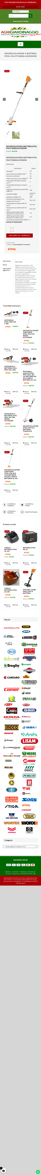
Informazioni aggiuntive (7, 269)
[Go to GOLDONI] (26, 703)
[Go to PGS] (11, 780)
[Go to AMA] (26, 630)
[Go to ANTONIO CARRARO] (29, 635)
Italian (17, 11)
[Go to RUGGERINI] (29, 780)
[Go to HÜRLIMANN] (26, 715)
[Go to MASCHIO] (29, 745)
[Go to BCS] (11, 649)
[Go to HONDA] (11, 715)
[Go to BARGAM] (29, 642)
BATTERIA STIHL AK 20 (29, 548)
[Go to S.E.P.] (11, 787)
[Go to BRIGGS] (29, 668)
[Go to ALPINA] (26, 625)
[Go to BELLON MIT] (11, 656)
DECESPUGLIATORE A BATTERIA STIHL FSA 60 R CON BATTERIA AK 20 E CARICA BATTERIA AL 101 (12, 474)
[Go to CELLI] (26, 675)
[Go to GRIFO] (11, 708)
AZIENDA (8, 872)
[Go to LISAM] (29, 739)
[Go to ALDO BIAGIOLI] (11, 625)
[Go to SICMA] (26, 792)
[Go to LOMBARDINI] (11, 745)
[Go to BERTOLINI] (29, 656)
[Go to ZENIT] (29, 827)
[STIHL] (12, 248)
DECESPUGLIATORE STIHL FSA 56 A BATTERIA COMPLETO (30, 428)
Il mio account (17, 21)
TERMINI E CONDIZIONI (27, 872)
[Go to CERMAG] (29, 679)
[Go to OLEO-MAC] (8, 766)
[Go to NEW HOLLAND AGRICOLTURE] (8, 759)
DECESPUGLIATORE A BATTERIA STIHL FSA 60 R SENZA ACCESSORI (30, 334)
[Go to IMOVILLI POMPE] (26, 720)
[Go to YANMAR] (11, 827)
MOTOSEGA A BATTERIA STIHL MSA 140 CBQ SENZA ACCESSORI (10, 417)
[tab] (7, 261)
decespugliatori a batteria (21, 244)
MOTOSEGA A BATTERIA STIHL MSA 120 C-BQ (10, 368)
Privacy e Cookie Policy (13, 873)
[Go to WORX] (29, 820)
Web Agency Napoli (20, 883)
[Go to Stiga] (11, 804)
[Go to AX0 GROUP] (8, 642)
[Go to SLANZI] (11, 797)
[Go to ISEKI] (29, 724)
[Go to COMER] (11, 687)
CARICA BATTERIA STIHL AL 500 (10, 590)
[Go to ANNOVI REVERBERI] (8, 635)
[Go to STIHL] (26, 804)
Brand (5, 265)
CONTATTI (15, 872)
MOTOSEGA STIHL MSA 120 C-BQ (10, 321)
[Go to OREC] (29, 766)
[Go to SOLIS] (29, 797)
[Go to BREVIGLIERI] (26, 663)
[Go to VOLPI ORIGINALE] (29, 813)
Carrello (25, 21)
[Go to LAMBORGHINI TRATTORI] (8, 739)
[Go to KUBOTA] (29, 732)
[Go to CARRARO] (11, 675)
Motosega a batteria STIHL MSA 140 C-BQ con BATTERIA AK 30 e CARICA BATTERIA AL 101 (29, 375)
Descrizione (7, 261)
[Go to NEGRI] (29, 752)
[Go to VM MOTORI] (11, 813)
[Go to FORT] (8, 703)
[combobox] (20, 846)
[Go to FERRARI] (29, 696)
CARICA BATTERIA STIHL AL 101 (10, 549)
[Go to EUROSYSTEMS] (11, 696)
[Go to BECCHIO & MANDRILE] (29, 649)
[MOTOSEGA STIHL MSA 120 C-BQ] (11, 313)
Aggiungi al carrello (19, 235)
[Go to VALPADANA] (26, 808)
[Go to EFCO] (26, 691)
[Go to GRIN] (29, 708)
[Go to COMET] (26, 687)
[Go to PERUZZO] (29, 773)
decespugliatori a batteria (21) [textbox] (20, 846)
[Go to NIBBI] (29, 759)
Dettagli (16, 349)
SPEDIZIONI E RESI (27, 873)
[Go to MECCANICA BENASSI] (11, 752)
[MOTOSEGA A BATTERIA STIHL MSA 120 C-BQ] (11, 359)
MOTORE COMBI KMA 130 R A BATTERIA (29, 591)
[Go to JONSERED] (8, 732)
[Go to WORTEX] (11, 820)
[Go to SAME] (26, 787)
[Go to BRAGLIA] (11, 663)
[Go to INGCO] (11, 724)
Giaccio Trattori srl (8, 879)
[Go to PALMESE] (11, 773)
